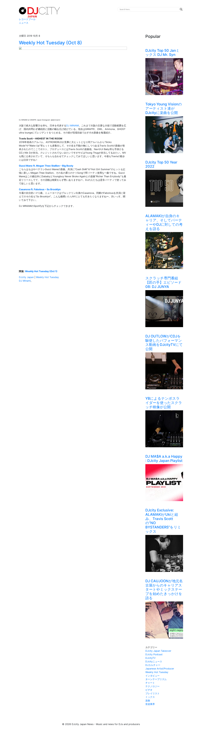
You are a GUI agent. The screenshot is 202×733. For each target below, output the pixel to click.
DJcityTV (150, 657)
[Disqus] (73, 326)
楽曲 (147, 700)
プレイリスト (152, 693)
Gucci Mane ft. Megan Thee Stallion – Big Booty (46, 165)
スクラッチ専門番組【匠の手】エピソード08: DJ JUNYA (163, 282)
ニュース (23, 22)
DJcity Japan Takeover (158, 650)
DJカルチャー (152, 665)
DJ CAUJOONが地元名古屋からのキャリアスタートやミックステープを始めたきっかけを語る (164, 589)
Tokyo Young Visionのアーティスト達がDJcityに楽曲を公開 (163, 108)
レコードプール (27, 19)
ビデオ (148, 689)
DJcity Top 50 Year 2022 (161, 164)
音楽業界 (150, 704)
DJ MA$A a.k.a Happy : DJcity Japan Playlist (163, 458)
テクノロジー (152, 686)
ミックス (150, 696)
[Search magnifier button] (181, 9)
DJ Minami (25, 280)
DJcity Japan (26, 277)
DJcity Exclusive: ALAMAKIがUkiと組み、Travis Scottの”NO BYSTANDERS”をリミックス (163, 521)
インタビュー (152, 675)
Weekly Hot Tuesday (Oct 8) (50, 43)
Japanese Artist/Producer (159, 668)
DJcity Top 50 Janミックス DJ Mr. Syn (162, 52)
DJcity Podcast (154, 654)
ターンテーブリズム (156, 679)
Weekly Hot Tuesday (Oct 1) (41, 271)
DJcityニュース (153, 661)
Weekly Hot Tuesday (47, 277)
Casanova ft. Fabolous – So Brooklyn (40, 189)
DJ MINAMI (72, 125)
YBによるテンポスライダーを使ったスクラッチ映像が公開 (163, 402)
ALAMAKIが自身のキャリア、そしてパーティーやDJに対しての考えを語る (164, 222)
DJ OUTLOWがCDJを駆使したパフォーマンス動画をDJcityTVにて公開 (164, 342)
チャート (150, 682)
